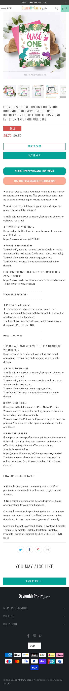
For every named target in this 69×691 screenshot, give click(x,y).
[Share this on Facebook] (29, 549)
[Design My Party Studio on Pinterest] (40, 636)
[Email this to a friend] (47, 549)
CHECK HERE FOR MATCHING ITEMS (34, 171)
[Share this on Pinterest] (38, 549)
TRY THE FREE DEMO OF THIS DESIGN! (34, 181)
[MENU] (1, 8)
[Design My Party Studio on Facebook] (28, 636)
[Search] (56, 8)
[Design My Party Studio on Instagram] (34, 636)
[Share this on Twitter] (20, 549)
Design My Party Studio (22, 680)
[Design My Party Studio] (34, 8)
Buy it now (34, 155)
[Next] (63, 46)
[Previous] (6, 46)
